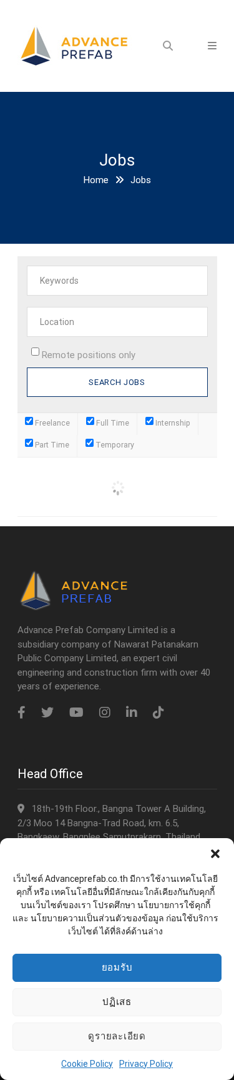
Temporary (114, 444)
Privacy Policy (146, 1064)
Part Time (51, 444)
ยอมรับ (117, 967)
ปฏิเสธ (117, 1001)
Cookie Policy (87, 1064)
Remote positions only (88, 355)
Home (96, 180)
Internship (172, 423)
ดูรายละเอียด (117, 1036)
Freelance (51, 423)
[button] (215, 854)
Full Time (111, 423)
